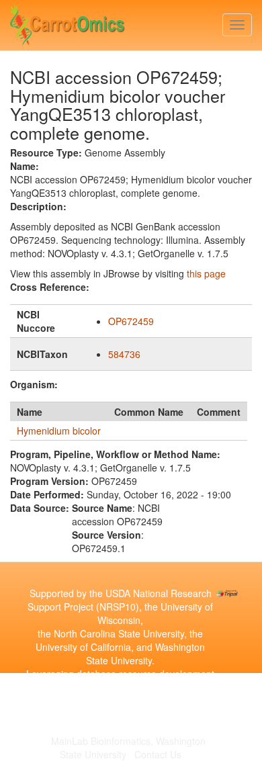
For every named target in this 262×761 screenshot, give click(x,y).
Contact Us (157, 754)
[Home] (67, 22)
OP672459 (131, 321)
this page (206, 273)
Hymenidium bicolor (59, 430)
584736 (124, 354)
